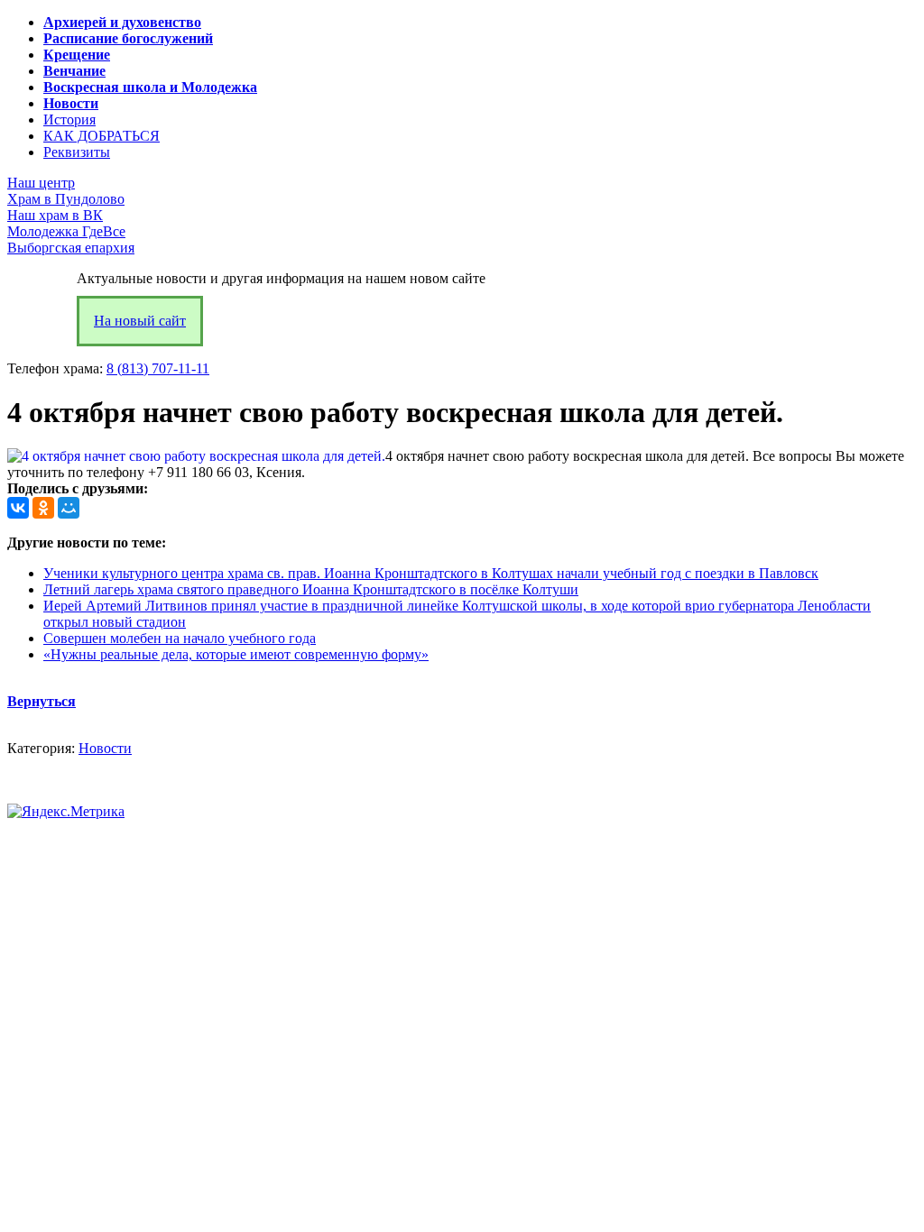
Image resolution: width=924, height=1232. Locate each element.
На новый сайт (140, 320)
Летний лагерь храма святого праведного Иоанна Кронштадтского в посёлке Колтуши (310, 589)
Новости (105, 748)
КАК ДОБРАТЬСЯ (101, 135)
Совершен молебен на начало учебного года (179, 638)
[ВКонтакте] (18, 508)
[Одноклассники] (43, 508)
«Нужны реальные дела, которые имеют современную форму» (236, 654)
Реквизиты (76, 152)
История (69, 119)
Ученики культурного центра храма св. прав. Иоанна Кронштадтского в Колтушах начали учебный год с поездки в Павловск (430, 573)
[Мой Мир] (68, 508)
